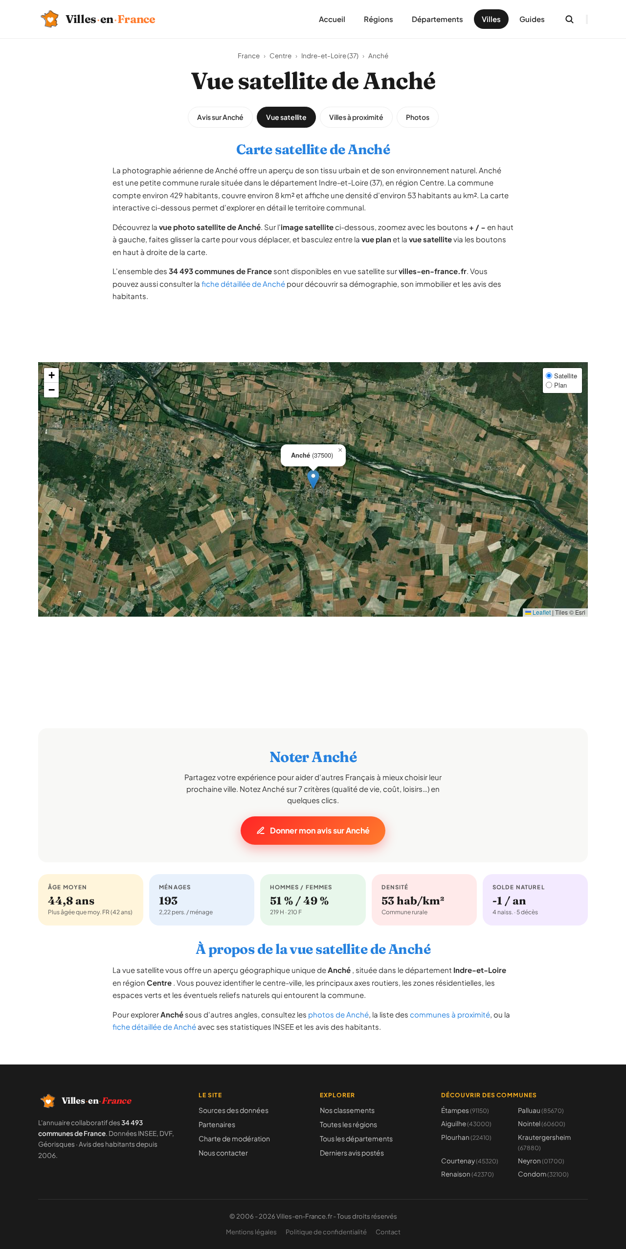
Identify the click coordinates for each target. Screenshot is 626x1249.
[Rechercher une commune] (569, 19)
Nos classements (347, 1110)
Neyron (541, 1160)
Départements (437, 18)
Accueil (332, 18)
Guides (532, 18)
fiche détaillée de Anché (243, 283)
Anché (378, 55)
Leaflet (541, 612)
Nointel (541, 1123)
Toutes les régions (348, 1124)
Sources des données (233, 1110)
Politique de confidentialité (326, 1232)
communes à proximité (450, 1014)
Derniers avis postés (352, 1152)
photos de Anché (338, 1014)
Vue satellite (286, 117)
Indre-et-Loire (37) (329, 55)
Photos (417, 117)
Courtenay (469, 1160)
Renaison (467, 1174)
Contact (388, 1232)
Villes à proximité (356, 117)
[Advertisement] (313, 340)
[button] (313, 479)
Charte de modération (234, 1138)
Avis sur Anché (220, 117)
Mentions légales (251, 1232)
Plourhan (466, 1137)
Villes (491, 18)
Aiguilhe (466, 1123)
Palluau (541, 1110)
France (249, 55)
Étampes (465, 1110)
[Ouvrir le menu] (587, 19)
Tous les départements (356, 1138)
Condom (543, 1174)
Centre (280, 55)
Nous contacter (223, 1152)
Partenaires (217, 1124)
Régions (378, 18)
